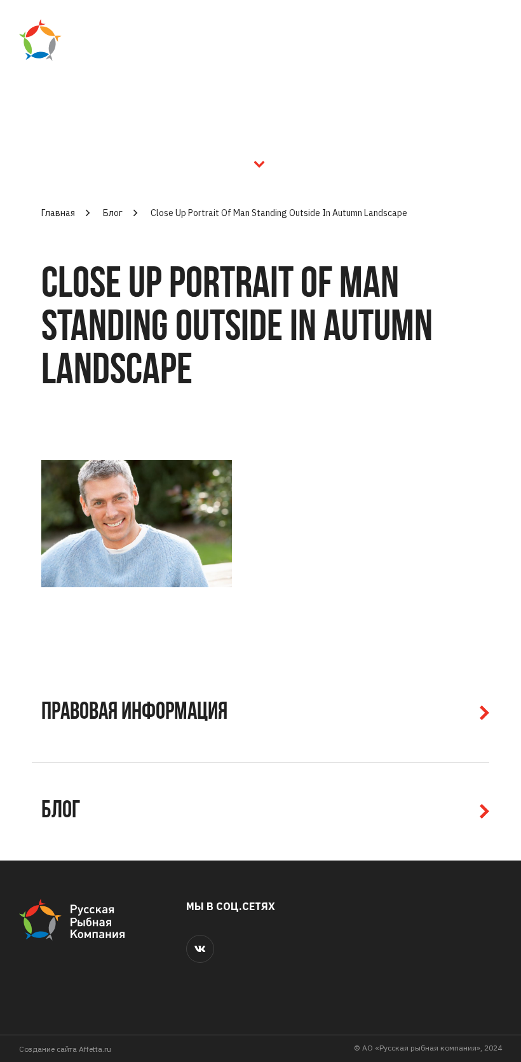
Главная (58, 213)
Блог (113, 213)
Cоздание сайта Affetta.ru (65, 1049)
